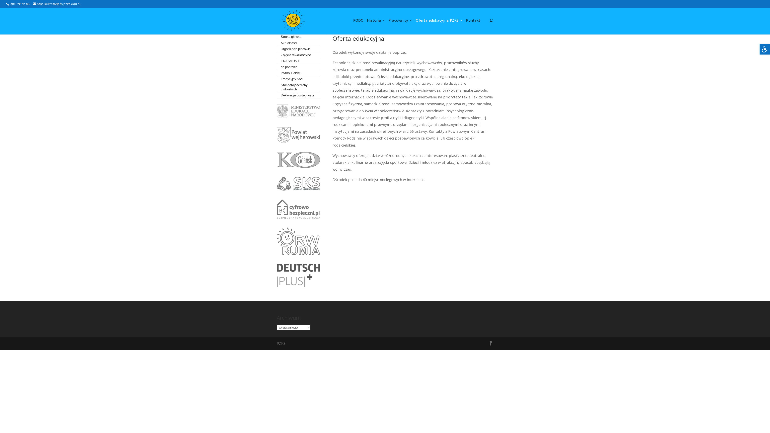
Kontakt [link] (473, 21)
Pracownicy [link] (398, 21)
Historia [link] (374, 21)
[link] (765, 49)
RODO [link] (358, 21)
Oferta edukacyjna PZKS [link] (437, 21)
